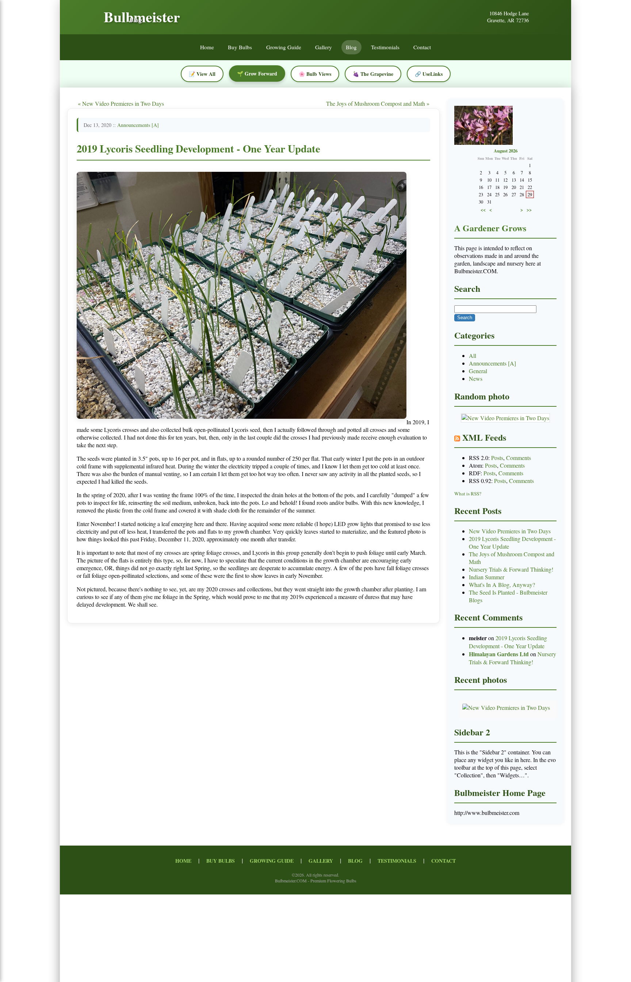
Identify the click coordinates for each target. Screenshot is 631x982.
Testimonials (385, 47)
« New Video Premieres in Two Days (121, 103)
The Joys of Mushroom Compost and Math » (377, 103)
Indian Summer (486, 577)
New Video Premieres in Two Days (510, 531)
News (475, 378)
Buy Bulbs (240, 47)
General (478, 371)
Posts (497, 457)
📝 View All (202, 74)
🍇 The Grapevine (373, 74)
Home (207, 47)
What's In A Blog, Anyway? (502, 584)
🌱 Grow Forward (257, 73)
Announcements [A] (138, 124)
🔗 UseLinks (429, 74)
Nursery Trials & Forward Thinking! (511, 569)
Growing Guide (283, 47)
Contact (422, 47)
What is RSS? (467, 493)
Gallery (323, 47)
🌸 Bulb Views (315, 74)
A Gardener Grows (490, 227)
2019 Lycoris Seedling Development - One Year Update (198, 148)
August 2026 (505, 150)
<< (483, 209)
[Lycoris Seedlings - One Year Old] (241, 422)
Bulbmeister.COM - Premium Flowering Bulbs (315, 881)
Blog (351, 47)
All (472, 355)
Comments (518, 457)
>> (529, 209)
